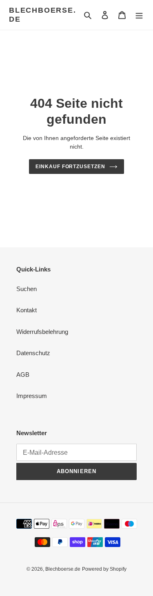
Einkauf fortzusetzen (70, 166)
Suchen (26, 288)
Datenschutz (33, 352)
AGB (22, 374)
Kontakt (26, 310)
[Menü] (139, 15)
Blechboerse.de (42, 14)
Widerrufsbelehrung (42, 331)
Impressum (31, 395)
